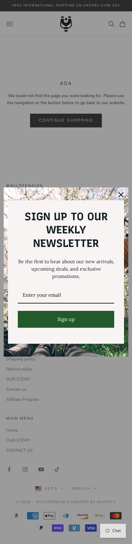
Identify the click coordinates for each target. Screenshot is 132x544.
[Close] (121, 194)
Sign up (66, 319)
